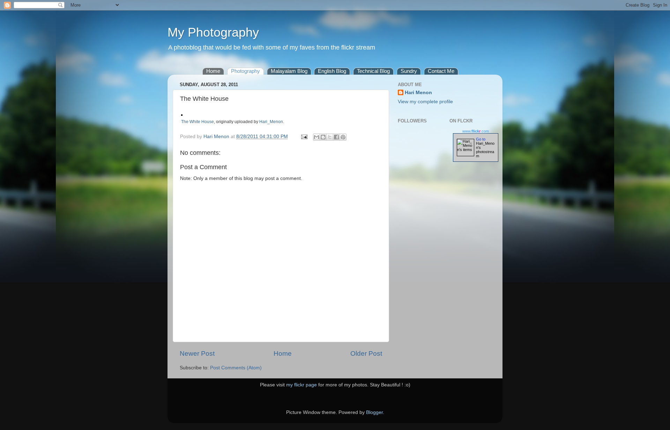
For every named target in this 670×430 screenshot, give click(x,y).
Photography (245, 71)
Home (213, 71)
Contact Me (441, 71)
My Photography (213, 32)
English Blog (332, 71)
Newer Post (197, 353)
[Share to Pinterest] (343, 137)
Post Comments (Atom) (236, 367)
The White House (197, 121)
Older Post (366, 353)
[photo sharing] (182, 114)
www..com (475, 131)
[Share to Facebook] (336, 137)
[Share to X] (329, 137)
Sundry (409, 71)
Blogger (374, 412)
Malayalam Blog (289, 71)
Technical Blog (373, 71)
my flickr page (301, 384)
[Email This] (316, 137)
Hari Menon (418, 92)
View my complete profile (425, 101)
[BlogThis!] (323, 137)
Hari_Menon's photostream (485, 149)
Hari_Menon (271, 121)
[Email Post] (304, 136)
